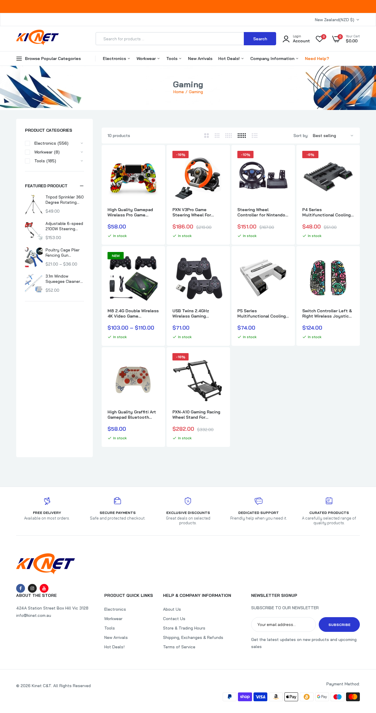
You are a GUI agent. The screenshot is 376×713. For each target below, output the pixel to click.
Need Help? (317, 58)
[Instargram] (32, 588)
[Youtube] (44, 588)
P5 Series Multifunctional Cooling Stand (261, 313)
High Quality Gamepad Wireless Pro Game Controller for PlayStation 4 (130, 212)
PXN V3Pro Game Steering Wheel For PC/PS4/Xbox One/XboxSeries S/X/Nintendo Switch (194, 212)
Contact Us (174, 618)
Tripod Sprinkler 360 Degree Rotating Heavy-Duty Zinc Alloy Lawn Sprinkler (65, 200)
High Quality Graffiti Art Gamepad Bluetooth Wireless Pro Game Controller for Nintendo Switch (132, 414)
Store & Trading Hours (184, 628)
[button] (54, 185)
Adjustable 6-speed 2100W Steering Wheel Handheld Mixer (64, 226)
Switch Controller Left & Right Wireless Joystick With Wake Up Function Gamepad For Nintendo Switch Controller (327, 313)
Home (178, 91)
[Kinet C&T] (37, 38)
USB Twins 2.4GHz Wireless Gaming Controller (190, 313)
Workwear (147, 58)
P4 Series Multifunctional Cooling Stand (326, 212)
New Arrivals (200, 58)
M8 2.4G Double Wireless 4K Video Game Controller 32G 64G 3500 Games (133, 313)
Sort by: (300, 135)
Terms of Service (179, 646)
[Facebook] (20, 588)
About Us (172, 609)
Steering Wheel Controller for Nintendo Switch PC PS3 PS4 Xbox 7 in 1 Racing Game (262, 212)
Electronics (115, 58)
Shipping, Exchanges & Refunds (193, 637)
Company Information (273, 58)
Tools (172, 58)
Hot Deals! (229, 58)
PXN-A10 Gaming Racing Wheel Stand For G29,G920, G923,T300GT (197, 414)
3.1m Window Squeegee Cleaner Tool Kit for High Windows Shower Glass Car (63, 279)
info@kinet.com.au (33, 615)
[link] (154, 160)
